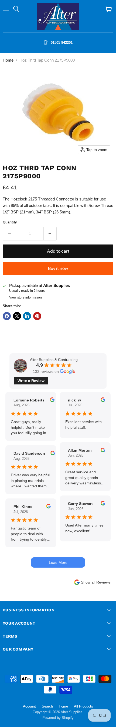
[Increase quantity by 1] (50, 233)
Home (8, 60)
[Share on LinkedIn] (27, 316)
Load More (58, 562)
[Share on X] (17, 316)
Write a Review (31, 380)
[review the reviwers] (52, 400)
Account (29, 706)
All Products (83, 706)
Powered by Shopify (58, 718)
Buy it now (58, 268)
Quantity (10, 222)
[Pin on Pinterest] (37, 316)
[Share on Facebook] (7, 316)
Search (47, 706)
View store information (25, 297)
